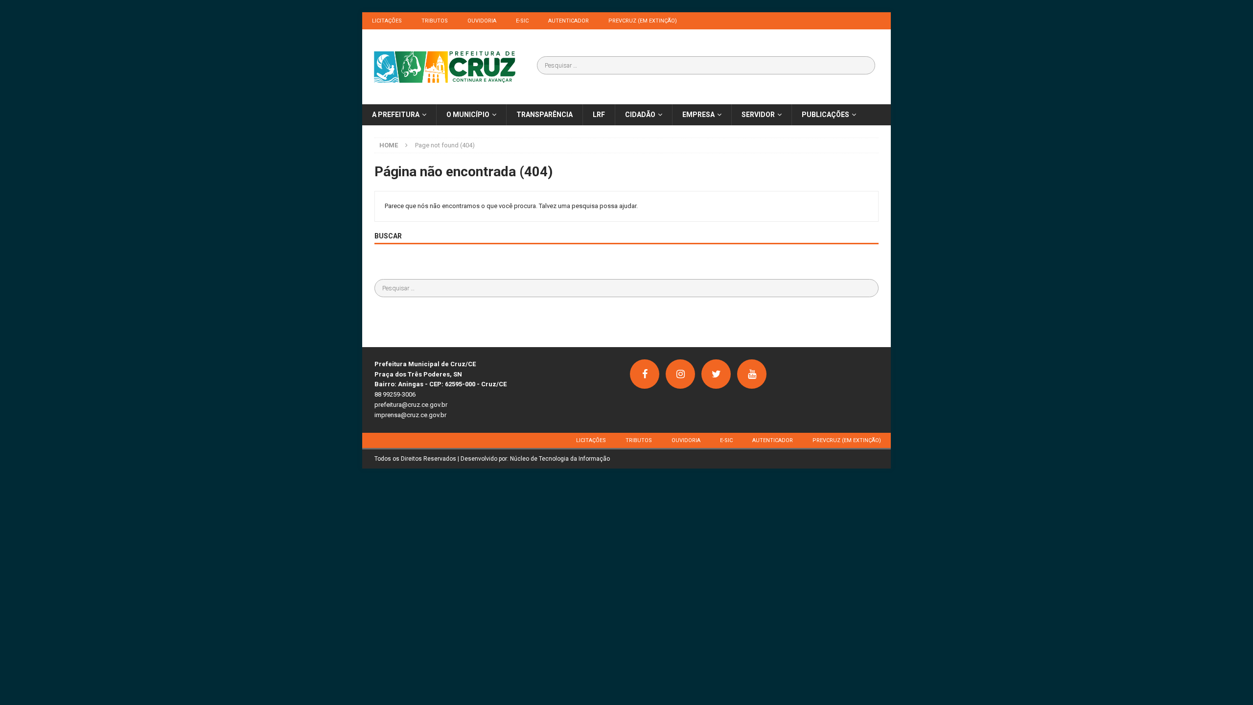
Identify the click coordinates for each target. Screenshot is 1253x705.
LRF (599, 114)
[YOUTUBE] (751, 374)
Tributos (434, 21)
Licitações (387, 21)
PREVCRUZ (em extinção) (642, 21)
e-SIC (522, 21)
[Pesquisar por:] (706, 65)
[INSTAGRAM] (680, 374)
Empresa (698, 114)
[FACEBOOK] (644, 374)
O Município (467, 114)
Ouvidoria (481, 21)
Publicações (825, 114)
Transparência (544, 114)
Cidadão (640, 114)
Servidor (758, 114)
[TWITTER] (716, 374)
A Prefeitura (395, 114)
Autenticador (568, 21)
